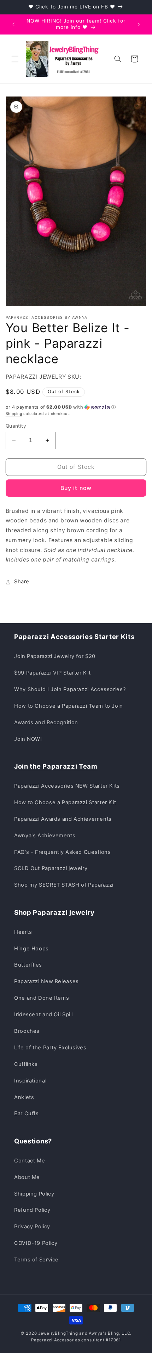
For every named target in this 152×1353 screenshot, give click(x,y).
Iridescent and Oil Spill (43, 1014)
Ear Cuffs (26, 1113)
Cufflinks (26, 1064)
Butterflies (28, 965)
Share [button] (21, 581)
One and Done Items (41, 998)
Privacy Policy (32, 1226)
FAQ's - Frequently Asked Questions (62, 852)
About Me (27, 1177)
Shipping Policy (34, 1194)
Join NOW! (28, 739)
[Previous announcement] (13, 24)
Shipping (14, 413)
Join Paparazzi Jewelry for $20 (54, 656)
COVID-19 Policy (35, 1243)
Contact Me (29, 1161)
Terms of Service (36, 1259)
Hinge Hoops (31, 948)
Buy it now (76, 488)
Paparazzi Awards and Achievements (63, 819)
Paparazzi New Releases (46, 981)
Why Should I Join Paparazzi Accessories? (69, 689)
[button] (15, 59)
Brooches (27, 1031)
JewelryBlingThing (58, 1333)
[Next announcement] (138, 24)
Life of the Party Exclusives (50, 1047)
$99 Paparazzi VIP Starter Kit (52, 673)
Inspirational (30, 1081)
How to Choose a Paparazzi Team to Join (68, 706)
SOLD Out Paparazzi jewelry (50, 868)
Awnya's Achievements (45, 835)
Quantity (16, 426)
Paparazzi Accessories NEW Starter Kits (67, 786)
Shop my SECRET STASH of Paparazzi (63, 885)
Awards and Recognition (46, 722)
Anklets (24, 1097)
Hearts (23, 932)
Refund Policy (32, 1210)
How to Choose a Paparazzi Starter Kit (65, 802)
